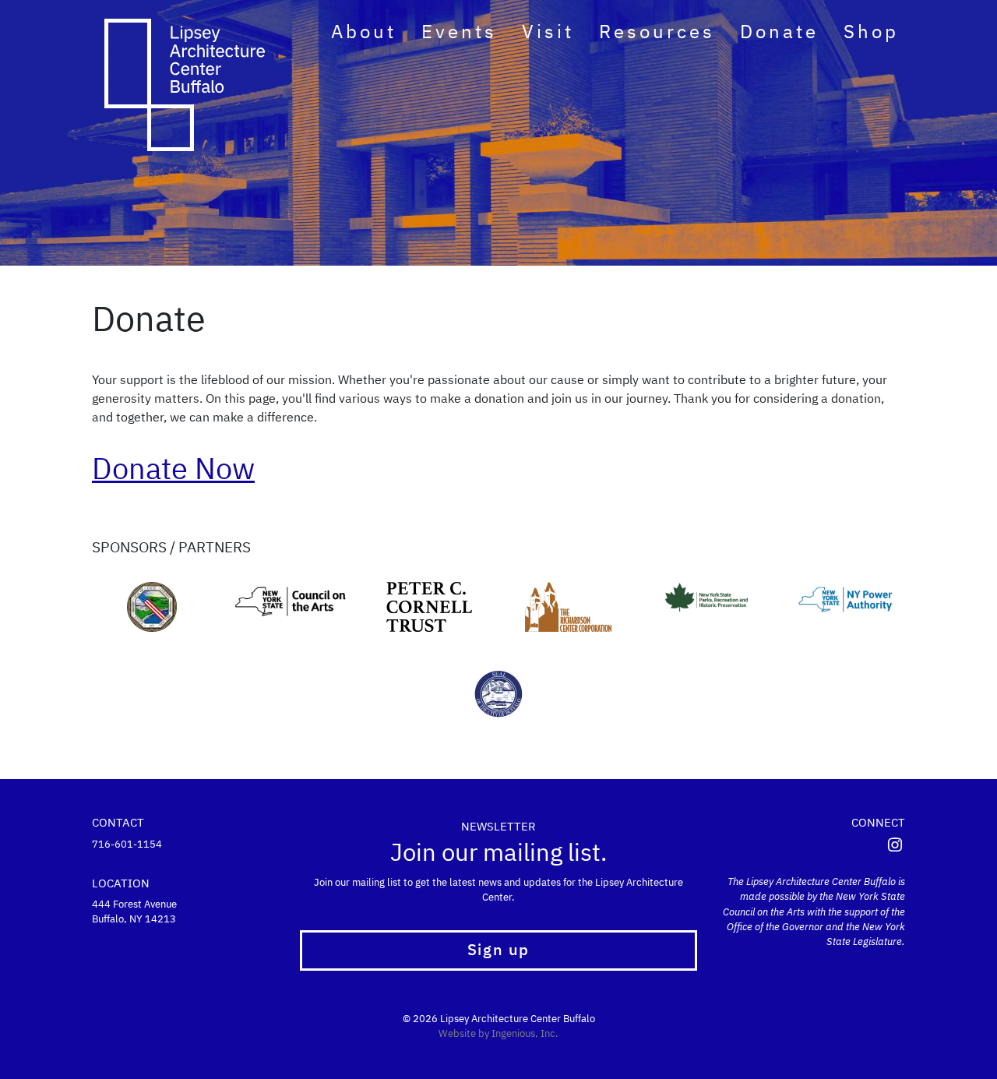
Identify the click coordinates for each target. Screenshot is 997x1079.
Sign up (498, 950)
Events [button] (459, 32)
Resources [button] (657, 32)
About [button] (363, 32)
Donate (779, 32)
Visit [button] (548, 32)
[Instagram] (895, 846)
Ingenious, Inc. (524, 1034)
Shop (871, 32)
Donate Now (173, 470)
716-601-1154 (127, 845)
